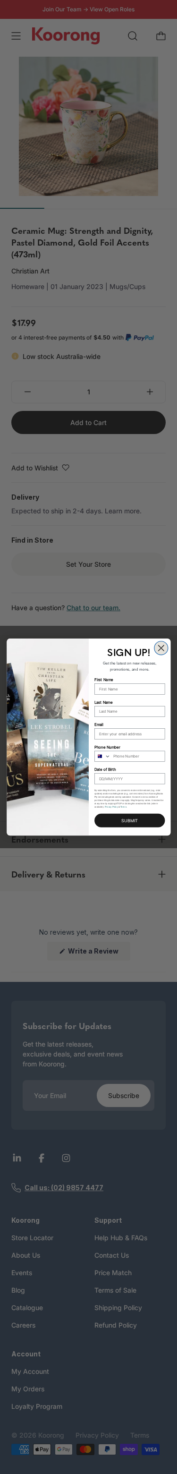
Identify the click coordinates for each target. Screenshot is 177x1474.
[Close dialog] (161, 648)
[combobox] (102, 756)
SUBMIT (129, 821)
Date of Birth (105, 769)
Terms (123, 807)
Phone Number (107, 747)
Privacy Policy (111, 807)
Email (98, 725)
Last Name (103, 702)
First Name (103, 680)
